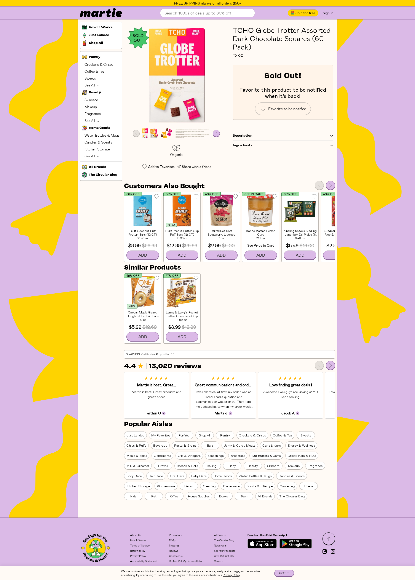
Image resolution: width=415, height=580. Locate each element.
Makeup (91, 107)
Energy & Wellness (301, 445)
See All (90, 85)
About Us (135, 535)
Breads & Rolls (187, 466)
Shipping (174, 545)
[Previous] (319, 185)
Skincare (91, 100)
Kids (133, 496)
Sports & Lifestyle (260, 486)
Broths (163, 466)
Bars (210, 445)
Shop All (205, 435)
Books (223, 496)
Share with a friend (196, 167)
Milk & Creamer (137, 466)
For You (184, 435)
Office (174, 496)
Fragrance (93, 114)
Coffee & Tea (94, 71)
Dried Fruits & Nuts (302, 455)
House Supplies (199, 496)
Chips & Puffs (136, 445)
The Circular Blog (292, 496)
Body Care (134, 476)
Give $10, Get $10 (224, 555)
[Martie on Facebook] (324, 551)
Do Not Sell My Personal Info (185, 560)
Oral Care (177, 476)
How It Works (138, 540)
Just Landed (135, 435)
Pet (153, 496)
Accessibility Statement (143, 560)
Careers (218, 560)
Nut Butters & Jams (266, 455)
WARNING (133, 354)
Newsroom (220, 545)
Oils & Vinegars (189, 455)
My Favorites (160, 435)
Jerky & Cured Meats (239, 445)
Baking (212, 466)
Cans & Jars (271, 445)
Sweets (90, 78)
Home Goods (223, 476)
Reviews (173, 550)
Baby (232, 466)
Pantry (225, 435)
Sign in (328, 13)
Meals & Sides (136, 455)
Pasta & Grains (185, 445)
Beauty (253, 466)
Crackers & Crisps (99, 64)
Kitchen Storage (97, 149)
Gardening (287, 486)
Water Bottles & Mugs (102, 135)
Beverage (160, 445)
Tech (244, 496)
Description (242, 135)
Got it (284, 573)
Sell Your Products (224, 550)
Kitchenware (166, 486)
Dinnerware (231, 486)
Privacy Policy (138, 555)
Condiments (162, 455)
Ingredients (242, 145)
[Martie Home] (97, 13)
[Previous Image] (136, 133)
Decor (188, 486)
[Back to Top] (328, 538)
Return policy (137, 550)
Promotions (175, 535)
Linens (308, 486)
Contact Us (176, 555)
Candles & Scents (98, 142)
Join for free (305, 13)
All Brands (265, 496)
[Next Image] (216, 133)
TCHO (243, 30)
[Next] (330, 185)
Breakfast (238, 455)
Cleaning (209, 486)
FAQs (172, 540)
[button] (176, 76)
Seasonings (216, 455)
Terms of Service (140, 545)
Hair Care (156, 476)
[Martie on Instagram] (333, 551)
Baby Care (199, 476)
